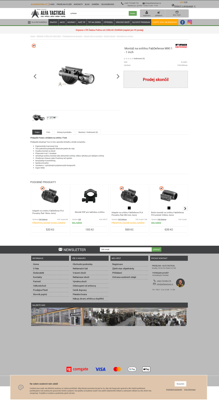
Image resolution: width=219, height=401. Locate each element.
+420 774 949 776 (164, 281)
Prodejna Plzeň (40, 290)
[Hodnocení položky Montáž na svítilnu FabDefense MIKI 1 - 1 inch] (128, 58)
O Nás (36, 268)
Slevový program (141, 22)
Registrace (117, 264)
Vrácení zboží (79, 272)
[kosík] (177, 13)
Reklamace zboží (81, 277)
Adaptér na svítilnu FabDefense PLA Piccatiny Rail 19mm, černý (48, 211)
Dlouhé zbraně (109, 36)
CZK (181, 2)
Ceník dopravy (80, 290)
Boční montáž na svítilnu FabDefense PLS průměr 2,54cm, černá (167, 213)
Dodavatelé (38, 272)
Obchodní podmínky (83, 264)
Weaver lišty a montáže (93, 36)
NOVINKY (71, 22)
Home (32, 36)
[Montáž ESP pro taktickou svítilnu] (90, 205)
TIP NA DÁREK (94, 22)
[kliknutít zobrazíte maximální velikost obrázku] (100, 76)
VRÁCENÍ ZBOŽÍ (123, 22)
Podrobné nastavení (174, 389)
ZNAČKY (53, 22)
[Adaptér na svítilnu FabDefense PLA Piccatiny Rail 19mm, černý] (50, 205)
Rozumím (180, 384)
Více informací (190, 389)
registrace (146, 15)
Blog (87, 4)
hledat (132, 13)
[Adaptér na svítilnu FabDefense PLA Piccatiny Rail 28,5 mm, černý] (129, 205)
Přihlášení (117, 272)
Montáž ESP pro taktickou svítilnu (90, 212)
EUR (185, 2)
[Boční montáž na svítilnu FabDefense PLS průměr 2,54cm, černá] (169, 205)
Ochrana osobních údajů (124, 277)
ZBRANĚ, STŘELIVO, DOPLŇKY (49, 36)
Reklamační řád (80, 268)
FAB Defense (43, 219)
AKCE (62, 22)
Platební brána (80, 294)
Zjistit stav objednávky (165, 22)
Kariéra (95, 4)
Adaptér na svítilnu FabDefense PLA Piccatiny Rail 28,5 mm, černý (127, 213)
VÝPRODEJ (108, 22)
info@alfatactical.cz (165, 284)
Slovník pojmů (40, 294)
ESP (79, 219)
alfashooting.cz (39, 4)
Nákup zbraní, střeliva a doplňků (88, 298)
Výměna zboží (80, 281)
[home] (48, 18)
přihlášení (158, 15)
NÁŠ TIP (81, 22)
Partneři (37, 281)
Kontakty (37, 277)
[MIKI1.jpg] (38, 124)
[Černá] (129, 209)
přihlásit (156, 249)
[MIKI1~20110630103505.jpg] (52, 124)
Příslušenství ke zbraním (72, 36)
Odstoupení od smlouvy (84, 285)
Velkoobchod (39, 285)
